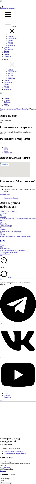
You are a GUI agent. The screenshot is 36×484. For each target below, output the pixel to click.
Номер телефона (6, 479)
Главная (2, 109)
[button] (12, 35)
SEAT (6, 149)
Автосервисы (11, 109)
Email (2, 481)
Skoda (6, 151)
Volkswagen (8, 153)
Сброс (10, 277)
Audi (5, 147)
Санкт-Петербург (23, 109)
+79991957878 (5, 467)
